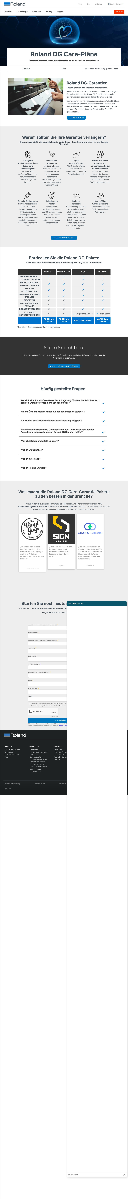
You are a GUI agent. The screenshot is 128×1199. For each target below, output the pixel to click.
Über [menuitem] (80, 4)
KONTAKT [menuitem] (119, 12)
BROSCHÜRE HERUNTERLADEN (64, 238)
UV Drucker (9, 752)
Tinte (6, 757)
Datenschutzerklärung (12, 784)
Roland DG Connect (61, 752)
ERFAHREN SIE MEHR (76, 118)
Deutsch (8, 789)
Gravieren (34, 746)
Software (58, 746)
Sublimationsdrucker (12, 755)
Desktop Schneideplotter (39, 752)
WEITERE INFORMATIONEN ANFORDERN (64, 366)
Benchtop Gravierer (37, 764)
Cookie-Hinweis (39, 784)
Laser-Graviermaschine (38, 767)
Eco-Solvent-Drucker (12, 750)
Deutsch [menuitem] (118, 4)
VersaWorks (58, 750)
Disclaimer (62, 784)
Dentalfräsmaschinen (37, 762)
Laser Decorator (36, 769)
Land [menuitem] (112, 4)
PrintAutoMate (59, 755)
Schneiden (34, 750)
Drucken (8, 746)
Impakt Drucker (35, 771)
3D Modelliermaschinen (38, 759)
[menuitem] (9, 12)
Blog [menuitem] (88, 4)
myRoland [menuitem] (98, 4)
